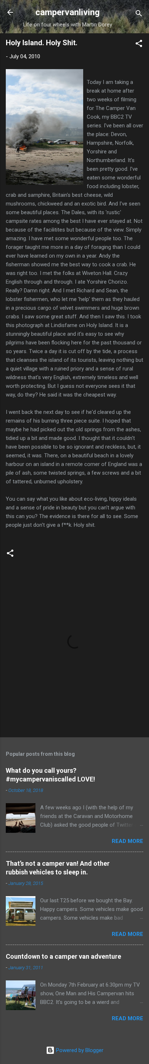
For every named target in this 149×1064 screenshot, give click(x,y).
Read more (127, 841)
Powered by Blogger (79, 1050)
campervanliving (67, 12)
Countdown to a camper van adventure (63, 956)
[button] (139, 44)
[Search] (139, 15)
